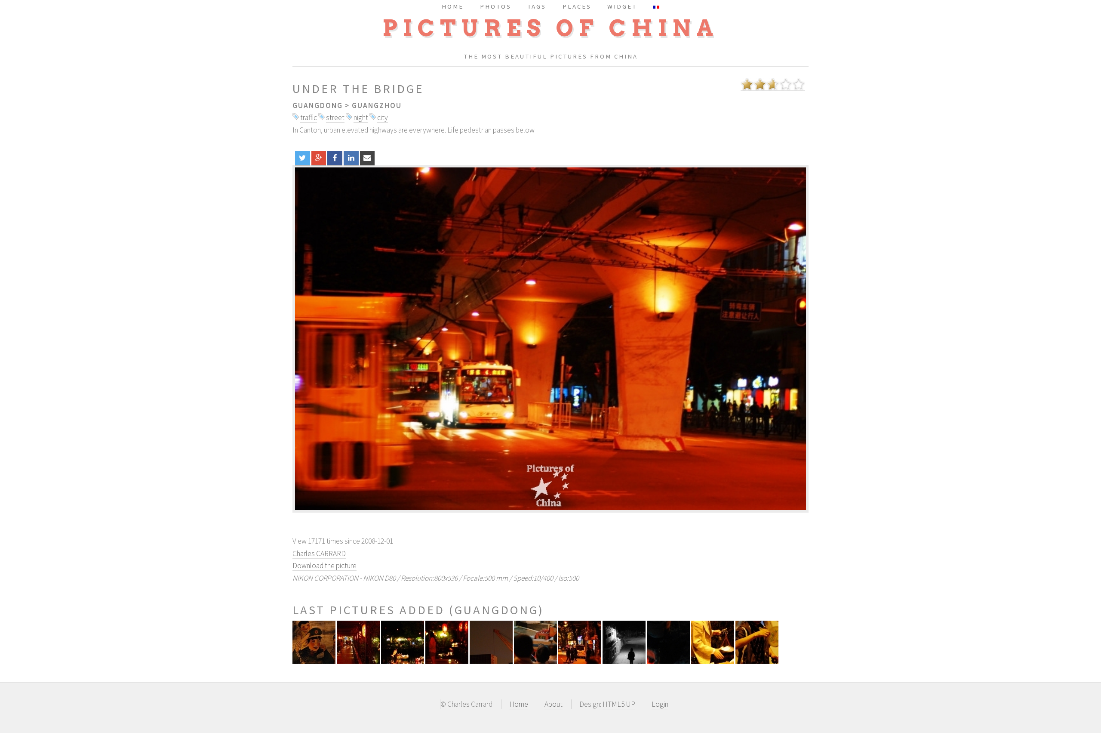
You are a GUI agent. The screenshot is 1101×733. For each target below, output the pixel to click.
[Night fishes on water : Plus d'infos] (402, 661)
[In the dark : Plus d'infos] (624, 661)
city (382, 117)
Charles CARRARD (319, 553)
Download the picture (324, 565)
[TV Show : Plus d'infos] (535, 661)
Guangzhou (377, 105)
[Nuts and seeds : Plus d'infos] (712, 661)
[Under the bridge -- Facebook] (334, 158)
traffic (308, 117)
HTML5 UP (619, 704)
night (361, 117)
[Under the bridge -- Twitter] (302, 158)
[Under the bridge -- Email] (367, 158)
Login (660, 704)
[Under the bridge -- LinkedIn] (351, 158)
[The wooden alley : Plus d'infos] (358, 661)
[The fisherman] (550, 338)
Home (518, 704)
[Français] (656, 6)
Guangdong (317, 105)
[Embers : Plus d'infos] (668, 661)
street (335, 117)
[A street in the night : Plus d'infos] (579, 661)
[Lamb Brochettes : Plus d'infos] (756, 661)
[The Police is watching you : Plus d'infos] (313, 661)
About (553, 704)
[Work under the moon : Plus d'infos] (491, 661)
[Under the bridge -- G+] (318, 158)
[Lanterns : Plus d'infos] (446, 661)
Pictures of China (550, 28)
